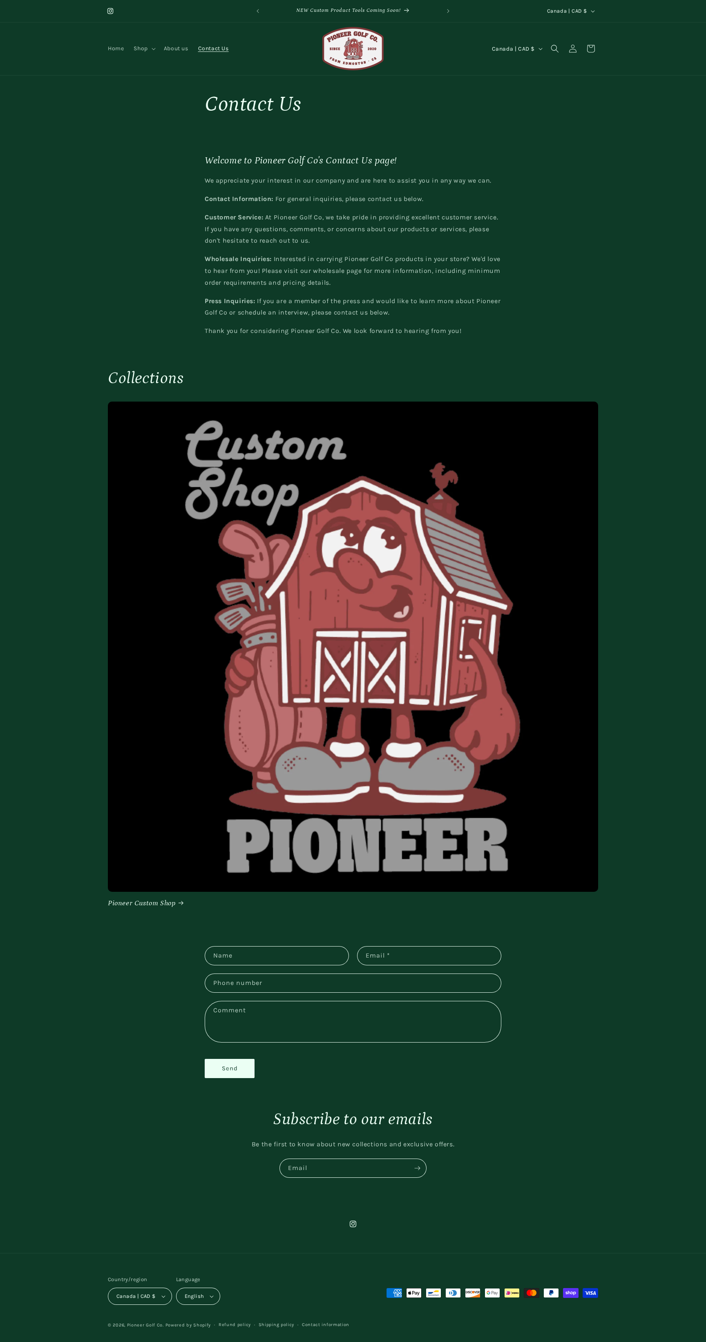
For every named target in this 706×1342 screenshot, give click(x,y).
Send (230, 1068)
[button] (144, 48)
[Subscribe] (417, 1168)
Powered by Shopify (188, 1325)
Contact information (325, 1324)
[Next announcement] (448, 11)
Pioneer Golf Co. (145, 1325)
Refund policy (235, 1324)
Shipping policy (277, 1324)
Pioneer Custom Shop (141, 903)
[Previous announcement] (258, 11)
